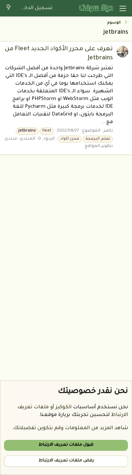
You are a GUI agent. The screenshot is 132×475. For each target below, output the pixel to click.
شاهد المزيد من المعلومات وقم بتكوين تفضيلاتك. (70, 428)
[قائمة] (123, 8)
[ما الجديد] (8, 8)
